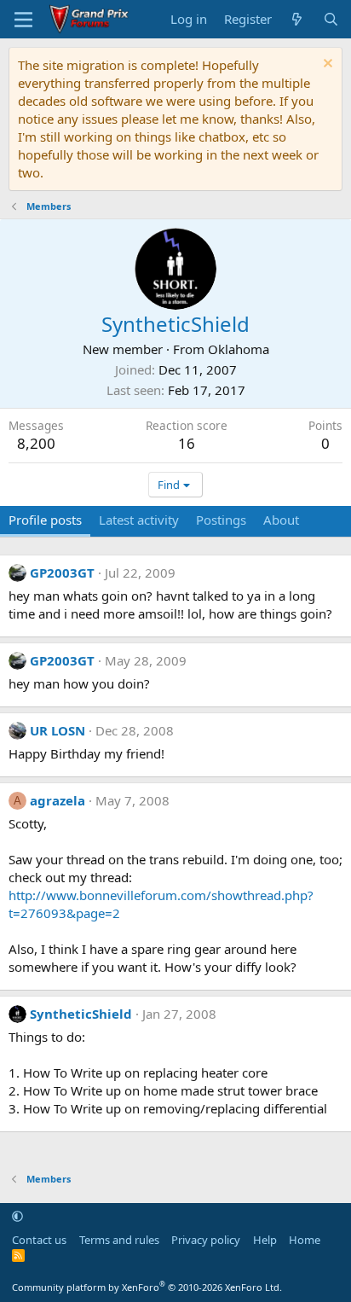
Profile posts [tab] (45, 519)
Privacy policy (205, 1239)
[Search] (331, 19)
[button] (17, 1215)
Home (304, 1239)
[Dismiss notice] (326, 65)
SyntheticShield (81, 1013)
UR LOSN (57, 730)
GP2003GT (62, 572)
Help (265, 1239)
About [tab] (281, 519)
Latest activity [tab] (139, 519)
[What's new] (297, 19)
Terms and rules (119, 1239)
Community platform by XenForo (147, 1287)
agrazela (57, 800)
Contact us (39, 1239)
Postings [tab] (221, 519)
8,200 (36, 443)
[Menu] (23, 20)
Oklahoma (238, 348)
